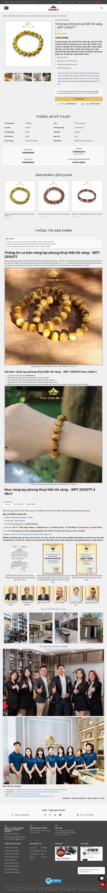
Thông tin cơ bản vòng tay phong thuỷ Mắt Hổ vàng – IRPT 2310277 (30, 242)
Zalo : (92, 104)
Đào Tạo (70, 2)
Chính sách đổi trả (10, 860)
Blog (91, 2)
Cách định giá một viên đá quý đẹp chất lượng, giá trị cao (32, 796)
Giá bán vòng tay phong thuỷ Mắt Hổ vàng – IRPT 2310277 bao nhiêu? (31, 244)
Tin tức (59, 2)
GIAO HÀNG (18, 504)
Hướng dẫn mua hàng (11, 866)
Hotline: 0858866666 (22, 815)
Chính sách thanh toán (11, 850)
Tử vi (31, 860)
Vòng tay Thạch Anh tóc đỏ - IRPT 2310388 (53, 214)
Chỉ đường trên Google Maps (88, 527)
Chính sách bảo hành (11, 863)
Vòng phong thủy (22, 16)
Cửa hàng (11, 16)
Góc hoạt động (35, 850)
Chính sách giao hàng (11, 854)
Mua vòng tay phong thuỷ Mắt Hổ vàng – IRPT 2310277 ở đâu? (29, 246)
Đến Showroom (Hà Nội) (12, 872)
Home (5, 16)
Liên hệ (32, 857)
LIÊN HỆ (7, 504)
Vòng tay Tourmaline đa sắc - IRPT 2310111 (87, 214)
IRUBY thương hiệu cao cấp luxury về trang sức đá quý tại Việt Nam (41, 790)
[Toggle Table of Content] (98, 239)
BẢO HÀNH (31, 504)
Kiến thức (81, 2)
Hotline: (68, 104)
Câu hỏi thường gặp (11, 869)
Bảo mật (44, 850)
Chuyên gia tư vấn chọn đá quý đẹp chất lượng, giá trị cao (37, 792)
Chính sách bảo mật (11, 847)
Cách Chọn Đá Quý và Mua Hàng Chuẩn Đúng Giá (31, 534)
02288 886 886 (90, 78)
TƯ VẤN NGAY (78, 99)
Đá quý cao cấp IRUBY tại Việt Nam (26, 794)
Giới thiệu (44, 847)
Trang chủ (33, 847)
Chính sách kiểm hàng (11, 857)
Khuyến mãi (34, 854)
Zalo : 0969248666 (87, 815)
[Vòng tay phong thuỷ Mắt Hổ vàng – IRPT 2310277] (8, 77)
